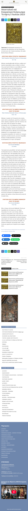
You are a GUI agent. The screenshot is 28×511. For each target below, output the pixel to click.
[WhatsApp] (9, 19)
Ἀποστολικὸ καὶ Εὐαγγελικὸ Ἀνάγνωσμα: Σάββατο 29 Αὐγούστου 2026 (16, 274)
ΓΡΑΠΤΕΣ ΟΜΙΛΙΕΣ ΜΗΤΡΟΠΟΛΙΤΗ (10, 338)
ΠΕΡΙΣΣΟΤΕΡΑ (15, 268)
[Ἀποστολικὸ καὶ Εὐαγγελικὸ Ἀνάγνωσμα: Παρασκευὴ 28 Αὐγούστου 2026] (4, 280)
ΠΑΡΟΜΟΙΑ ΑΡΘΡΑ (6, 268)
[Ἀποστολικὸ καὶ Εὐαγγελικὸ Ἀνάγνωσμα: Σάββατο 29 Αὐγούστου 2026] (4, 273)
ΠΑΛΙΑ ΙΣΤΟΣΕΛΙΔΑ (6, 415)
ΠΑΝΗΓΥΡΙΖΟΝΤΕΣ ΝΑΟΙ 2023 (9, 385)
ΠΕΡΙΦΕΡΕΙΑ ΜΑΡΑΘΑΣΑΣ (7, 437)
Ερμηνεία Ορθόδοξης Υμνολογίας (9, 360)
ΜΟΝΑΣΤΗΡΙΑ (5, 395)
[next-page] (4, 292)
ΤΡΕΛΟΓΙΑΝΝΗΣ (5, 350)
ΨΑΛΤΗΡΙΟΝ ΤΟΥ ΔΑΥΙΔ (7, 330)
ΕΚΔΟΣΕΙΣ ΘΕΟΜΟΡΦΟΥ (7, 409)
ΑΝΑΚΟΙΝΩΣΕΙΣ (5, 373)
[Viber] (18, 19)
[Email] (12, 19)
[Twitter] (5, 19)
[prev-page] (2, 292)
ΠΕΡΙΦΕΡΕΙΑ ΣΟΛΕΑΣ (6, 435)
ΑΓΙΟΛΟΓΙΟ (4, 405)
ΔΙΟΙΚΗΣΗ (4, 371)
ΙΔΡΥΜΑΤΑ (4, 383)
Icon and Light (5, 348)
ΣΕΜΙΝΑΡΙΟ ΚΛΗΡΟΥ (6, 399)
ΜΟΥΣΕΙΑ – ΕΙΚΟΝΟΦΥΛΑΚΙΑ (8, 397)
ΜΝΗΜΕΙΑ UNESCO (6, 389)
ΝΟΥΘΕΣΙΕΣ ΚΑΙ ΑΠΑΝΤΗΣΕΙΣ (9, 336)
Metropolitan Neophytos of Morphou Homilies (12, 358)
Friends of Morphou (6, 356)
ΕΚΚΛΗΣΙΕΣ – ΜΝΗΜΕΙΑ (7, 391)
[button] (2, 2)
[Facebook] (2, 19)
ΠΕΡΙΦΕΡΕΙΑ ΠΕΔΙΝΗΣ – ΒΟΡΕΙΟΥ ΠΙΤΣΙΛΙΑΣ (11, 432)
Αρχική (2, 5)
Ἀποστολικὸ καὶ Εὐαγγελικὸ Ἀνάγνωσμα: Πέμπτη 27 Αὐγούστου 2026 (16, 287)
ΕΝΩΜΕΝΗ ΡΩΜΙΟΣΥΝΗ (7, 352)
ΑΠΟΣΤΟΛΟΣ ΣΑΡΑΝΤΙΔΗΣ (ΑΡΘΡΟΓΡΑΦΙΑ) (12, 362)
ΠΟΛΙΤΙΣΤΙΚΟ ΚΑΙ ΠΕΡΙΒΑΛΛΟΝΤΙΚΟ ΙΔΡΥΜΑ (12, 387)
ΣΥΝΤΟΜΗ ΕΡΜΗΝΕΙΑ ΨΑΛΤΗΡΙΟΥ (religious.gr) (12, 332)
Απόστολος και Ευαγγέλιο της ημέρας (12, 5)
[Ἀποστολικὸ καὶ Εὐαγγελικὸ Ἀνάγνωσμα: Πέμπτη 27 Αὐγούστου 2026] (4, 286)
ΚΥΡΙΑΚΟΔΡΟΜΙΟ (6, 403)
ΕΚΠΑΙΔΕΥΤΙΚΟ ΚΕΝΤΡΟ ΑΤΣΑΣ (9, 411)
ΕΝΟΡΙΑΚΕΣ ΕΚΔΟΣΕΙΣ (7, 379)
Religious (4, 344)
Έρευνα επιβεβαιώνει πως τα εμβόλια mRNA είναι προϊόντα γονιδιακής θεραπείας (7, 262)
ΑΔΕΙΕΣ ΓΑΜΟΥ (5, 381)
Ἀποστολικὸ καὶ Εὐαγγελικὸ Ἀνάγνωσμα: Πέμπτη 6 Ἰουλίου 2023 (20, 261)
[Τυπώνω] (15, 19)
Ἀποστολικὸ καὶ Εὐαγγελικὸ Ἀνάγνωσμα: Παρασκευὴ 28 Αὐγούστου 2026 (16, 280)
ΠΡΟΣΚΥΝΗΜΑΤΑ (6, 393)
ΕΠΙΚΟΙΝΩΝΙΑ (4, 457)
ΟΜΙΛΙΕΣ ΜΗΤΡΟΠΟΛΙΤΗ (7, 334)
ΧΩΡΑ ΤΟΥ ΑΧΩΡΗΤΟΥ (7, 354)
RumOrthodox (5, 346)
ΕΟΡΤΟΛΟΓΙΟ (5, 407)
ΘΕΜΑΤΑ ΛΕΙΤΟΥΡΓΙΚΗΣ (7, 401)
